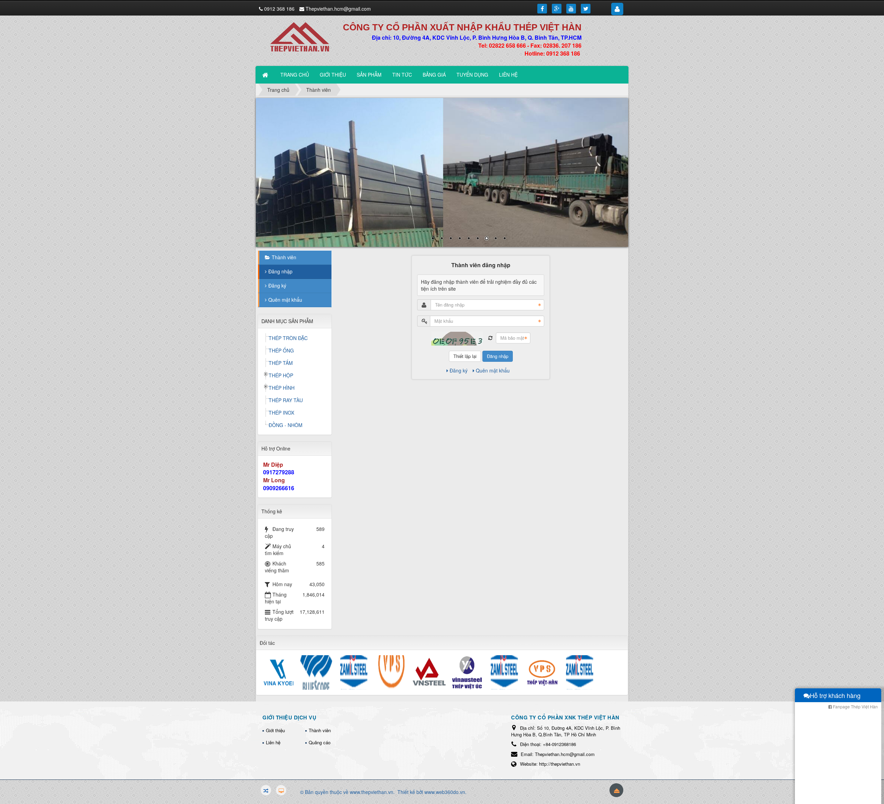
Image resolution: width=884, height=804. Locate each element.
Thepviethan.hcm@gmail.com (338, 8)
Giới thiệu (275, 730)
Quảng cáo (319, 742)
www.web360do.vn (444, 791)
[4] (442, 172)
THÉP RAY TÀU (286, 400)
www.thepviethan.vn (371, 791)
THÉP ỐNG (281, 350)
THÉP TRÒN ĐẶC (288, 338)
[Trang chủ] (266, 74)
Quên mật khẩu (493, 370)
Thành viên (284, 257)
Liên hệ (273, 742)
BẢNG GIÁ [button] (434, 74)
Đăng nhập (497, 356)
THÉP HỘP (281, 375)
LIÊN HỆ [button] (508, 74)
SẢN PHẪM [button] (369, 74)
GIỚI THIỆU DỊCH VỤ (289, 717)
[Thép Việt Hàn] (303, 36)
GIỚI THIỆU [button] (333, 74)
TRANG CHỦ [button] (294, 74)
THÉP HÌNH (282, 387)
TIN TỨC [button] (402, 74)
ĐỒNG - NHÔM (285, 425)
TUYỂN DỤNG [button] (472, 74)
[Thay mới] (490, 338)
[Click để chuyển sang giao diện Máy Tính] (281, 790)
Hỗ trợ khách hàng (835, 695)
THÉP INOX (281, 412)
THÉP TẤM (281, 362)
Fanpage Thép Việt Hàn (855, 706)
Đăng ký (459, 370)
